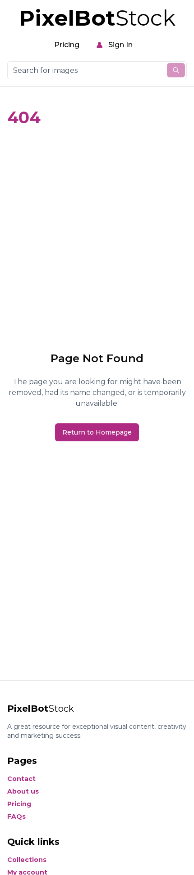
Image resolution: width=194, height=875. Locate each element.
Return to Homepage (97, 432)
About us (23, 791)
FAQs (16, 816)
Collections (26, 860)
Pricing (66, 44)
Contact (21, 779)
